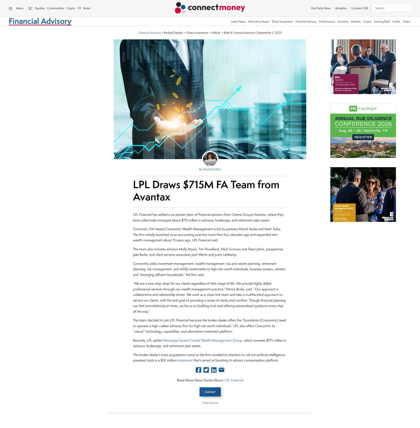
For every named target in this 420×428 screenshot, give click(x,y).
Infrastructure (327, 21)
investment (185, 360)
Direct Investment (282, 21)
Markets (356, 21)
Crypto (367, 21)
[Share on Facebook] (198, 371)
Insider (396, 21)
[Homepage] (210, 7)
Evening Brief (382, 21)
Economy (343, 21)
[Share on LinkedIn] (214, 371)
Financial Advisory (306, 21)
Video (406, 21)
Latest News (238, 21)
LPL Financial (234, 380)
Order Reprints (210, 402)
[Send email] (221, 371)
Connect (210, 392)
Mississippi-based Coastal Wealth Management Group (202, 340)
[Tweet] (206, 371)
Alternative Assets (258, 21)
